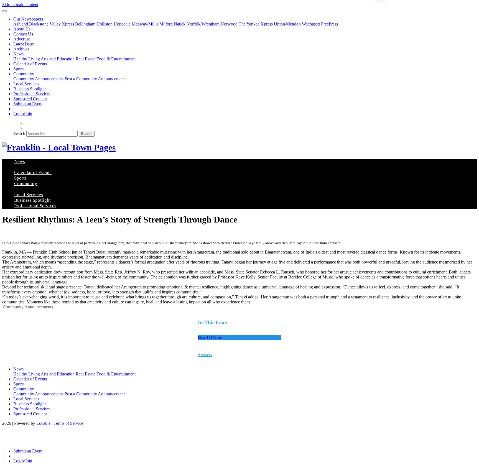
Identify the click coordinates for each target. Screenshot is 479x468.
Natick (179, 24)
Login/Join (22, 113)
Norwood (229, 24)
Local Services (26, 83)
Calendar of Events (30, 64)
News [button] (18, 54)
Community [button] (23, 73)
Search (19, 133)
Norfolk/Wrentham (203, 24)
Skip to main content (20, 4)
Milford (166, 24)
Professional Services (31, 93)
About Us (21, 29)
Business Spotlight (29, 88)
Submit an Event (27, 103)
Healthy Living (26, 59)
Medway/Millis (145, 24)
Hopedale (122, 24)
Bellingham (85, 24)
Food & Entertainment (116, 59)
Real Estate (85, 59)
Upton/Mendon (287, 24)
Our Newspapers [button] (28, 19)
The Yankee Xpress (256, 24)
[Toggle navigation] (4, 11)
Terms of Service (68, 423)
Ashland (20, 24)
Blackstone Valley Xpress (51, 24)
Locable (43, 423)
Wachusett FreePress (320, 24)
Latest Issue (23, 44)
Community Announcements (38, 78)
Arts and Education (58, 59)
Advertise (21, 39)
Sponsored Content (30, 98)
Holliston (104, 24)
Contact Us (23, 34)
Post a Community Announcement (95, 78)
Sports (18, 69)
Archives (21, 49)
